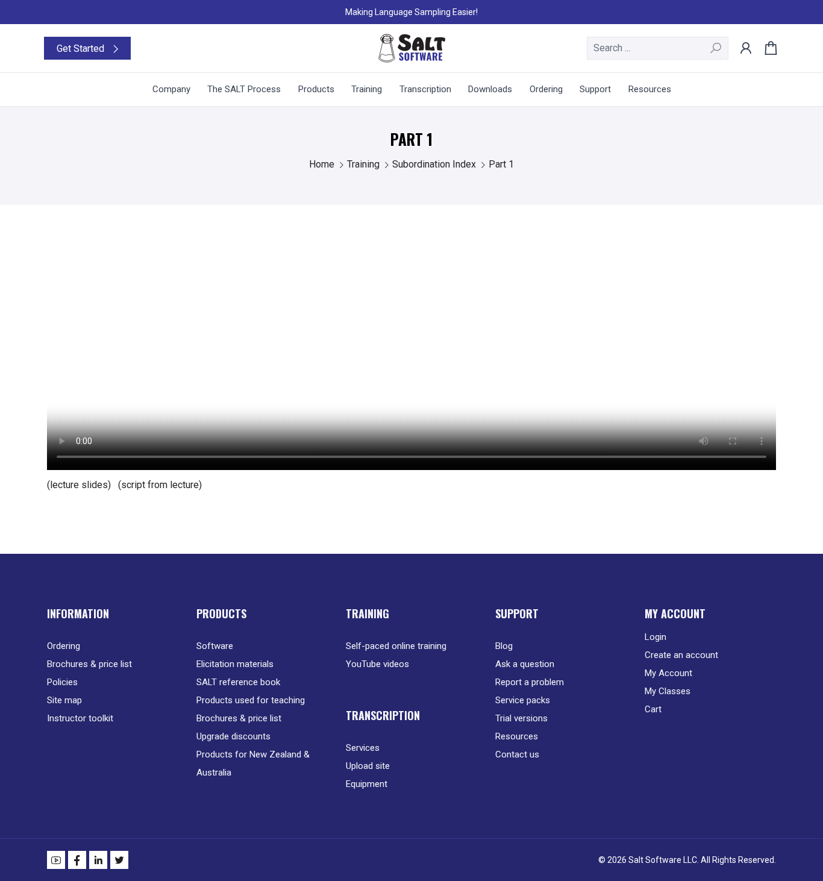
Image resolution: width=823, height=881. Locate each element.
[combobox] (657, 48)
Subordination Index (435, 164)
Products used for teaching (250, 700)
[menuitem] (171, 89)
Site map (64, 700)
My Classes (667, 691)
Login (655, 637)
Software (214, 646)
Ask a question (524, 664)
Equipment (366, 784)
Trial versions (521, 718)
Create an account (681, 655)
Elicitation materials (235, 664)
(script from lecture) (160, 485)
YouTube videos (377, 664)
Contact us (517, 754)
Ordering (63, 646)
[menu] (411, 89)
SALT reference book (238, 682)
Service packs (522, 700)
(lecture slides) (79, 485)
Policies (62, 682)
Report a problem (529, 682)
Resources (516, 736)
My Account (668, 673)
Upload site (368, 765)
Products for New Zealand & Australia (253, 763)
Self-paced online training (396, 646)
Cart (653, 709)
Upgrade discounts (233, 736)
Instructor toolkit (80, 718)
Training (364, 164)
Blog (504, 646)
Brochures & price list (89, 664)
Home (323, 164)
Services (363, 747)
